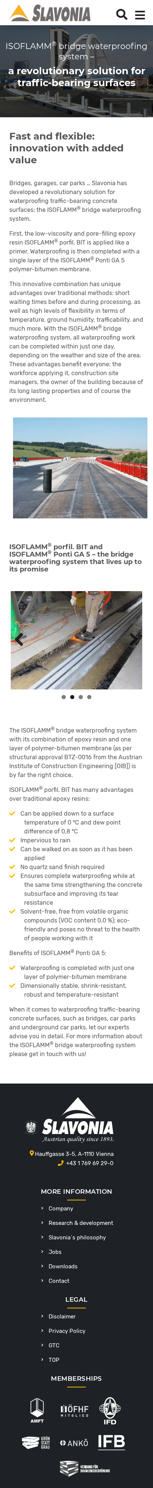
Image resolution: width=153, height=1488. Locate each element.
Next (131, 640)
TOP (54, 1360)
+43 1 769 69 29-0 (90, 1163)
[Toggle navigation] (140, 14)
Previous (21, 640)
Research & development (81, 1223)
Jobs (55, 1252)
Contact (59, 1281)
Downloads (63, 1266)
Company (61, 1208)
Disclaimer (62, 1316)
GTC (54, 1345)
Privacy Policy (67, 1331)
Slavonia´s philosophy (77, 1237)
